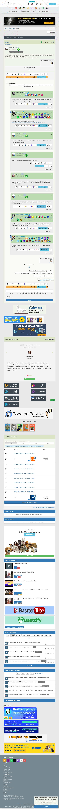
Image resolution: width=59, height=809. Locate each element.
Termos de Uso (7, 799)
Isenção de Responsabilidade (10, 795)
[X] (21, 760)
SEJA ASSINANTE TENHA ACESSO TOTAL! (24, 453)
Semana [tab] (12, 635)
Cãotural (5, 781)
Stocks (5, 766)
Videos (8, 627)
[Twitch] (18, 760)
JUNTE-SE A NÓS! (29, 556)
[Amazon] (4, 760)
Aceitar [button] (46, 806)
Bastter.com (20, 804)
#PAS (5, 778)
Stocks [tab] (46, 635)
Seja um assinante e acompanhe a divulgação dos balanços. (29, 514)
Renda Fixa (6, 770)
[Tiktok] (14, 760)
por (31, 643)
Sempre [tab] (28, 635)
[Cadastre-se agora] (29, 21)
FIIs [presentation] (23, 443)
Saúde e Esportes (8, 779)
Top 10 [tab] (33, 635)
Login (46, 4)
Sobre (5, 792)
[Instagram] (8, 760)
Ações (5, 765)
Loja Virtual (6, 786)
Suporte (5, 789)
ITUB (30, 460)
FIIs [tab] (42, 635)
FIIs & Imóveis (7, 767)
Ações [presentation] (11, 443)
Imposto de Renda (8, 772)
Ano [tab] (20, 635)
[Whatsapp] (11, 760)
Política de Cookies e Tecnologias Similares (13, 796)
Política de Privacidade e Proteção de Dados (14, 798)
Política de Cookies (53, 804)
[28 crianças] (32, 4)
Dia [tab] (8, 635)
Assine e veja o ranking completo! (29, 502)
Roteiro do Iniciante (8, 776)
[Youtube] (24, 760)
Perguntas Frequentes (9, 788)
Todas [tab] (18, 673)
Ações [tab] (38, 635)
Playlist (21, 627)
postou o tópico (28, 677)
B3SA (30, 499)
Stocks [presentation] (35, 443)
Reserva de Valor (7, 769)
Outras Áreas (38, 673)
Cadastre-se (52, 4)
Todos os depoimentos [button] (29, 378)
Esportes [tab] (29, 638)
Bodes (14, 627)
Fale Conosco (7, 791)
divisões (53, 400)
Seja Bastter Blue (7, 782)
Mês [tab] (16, 635)
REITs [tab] (50, 635)
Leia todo (14, 370)
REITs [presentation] (48, 443)
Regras (5, 793)
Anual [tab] (24, 635)
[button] (5, 3)
